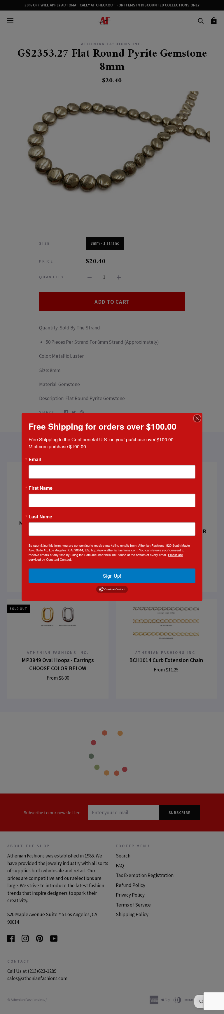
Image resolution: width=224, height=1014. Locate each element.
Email (35, 459)
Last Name (40, 516)
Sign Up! (112, 575)
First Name (40, 488)
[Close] (197, 418)
